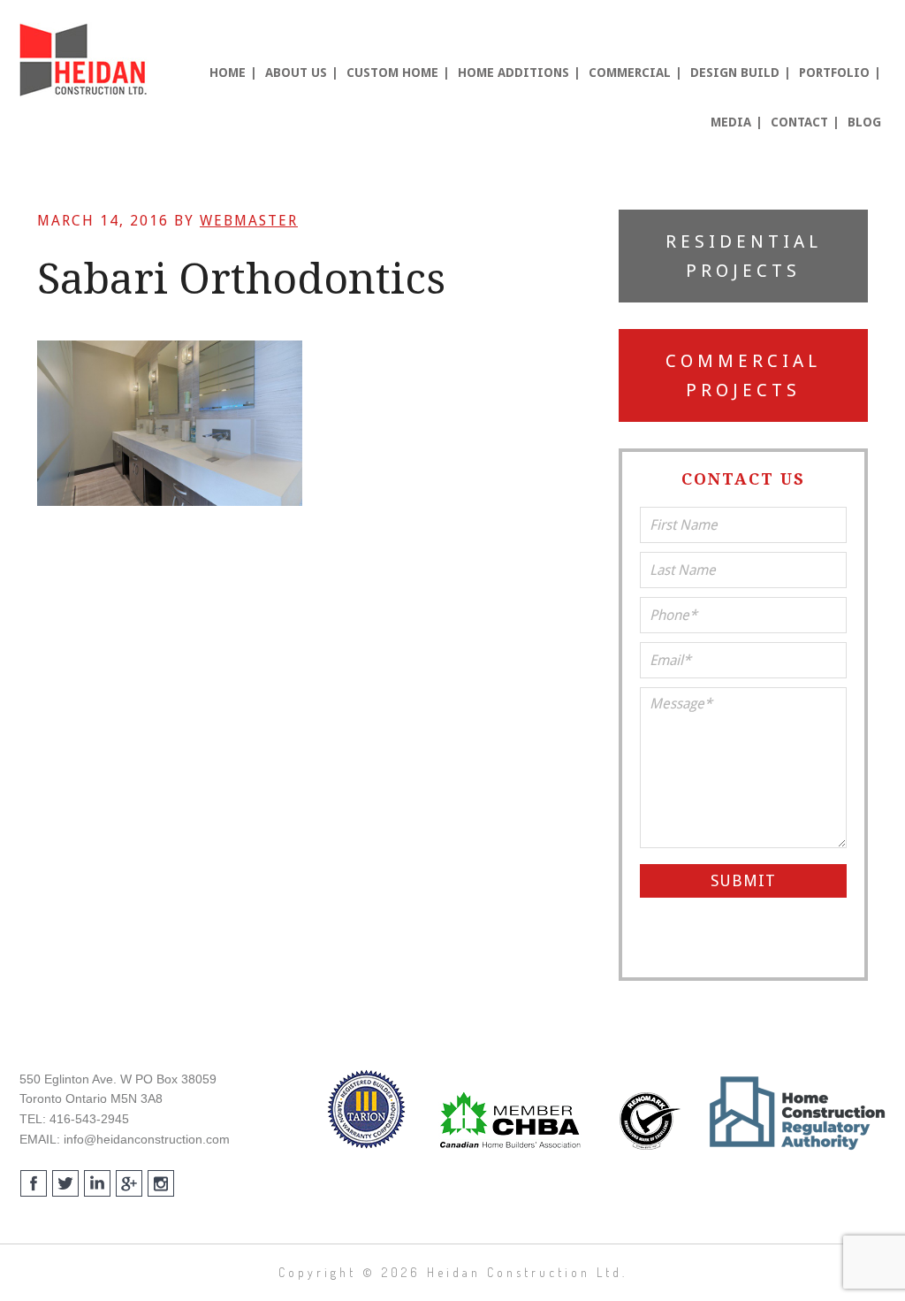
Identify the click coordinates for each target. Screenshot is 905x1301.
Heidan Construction (85, 60)
